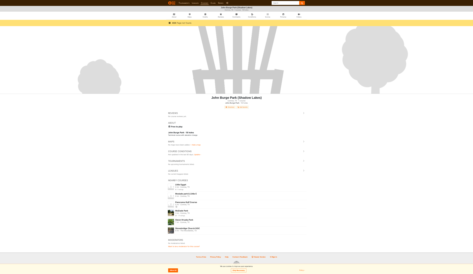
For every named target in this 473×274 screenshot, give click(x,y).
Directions (231, 107)
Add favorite (243, 107)
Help (226, 257)
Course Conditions (180, 151)
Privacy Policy (215, 257)
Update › (197, 155)
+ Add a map (195, 145)
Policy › (302, 270)
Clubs (213, 3)
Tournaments (184, 3)
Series (220, 3)
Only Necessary (239, 270)
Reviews (173, 113)
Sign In (274, 257)
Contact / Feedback (239, 257)
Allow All (173, 270)
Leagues (195, 3)
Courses (204, 3)
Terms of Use (201, 257)
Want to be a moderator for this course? (184, 246)
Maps (171, 141)
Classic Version (259, 257)
